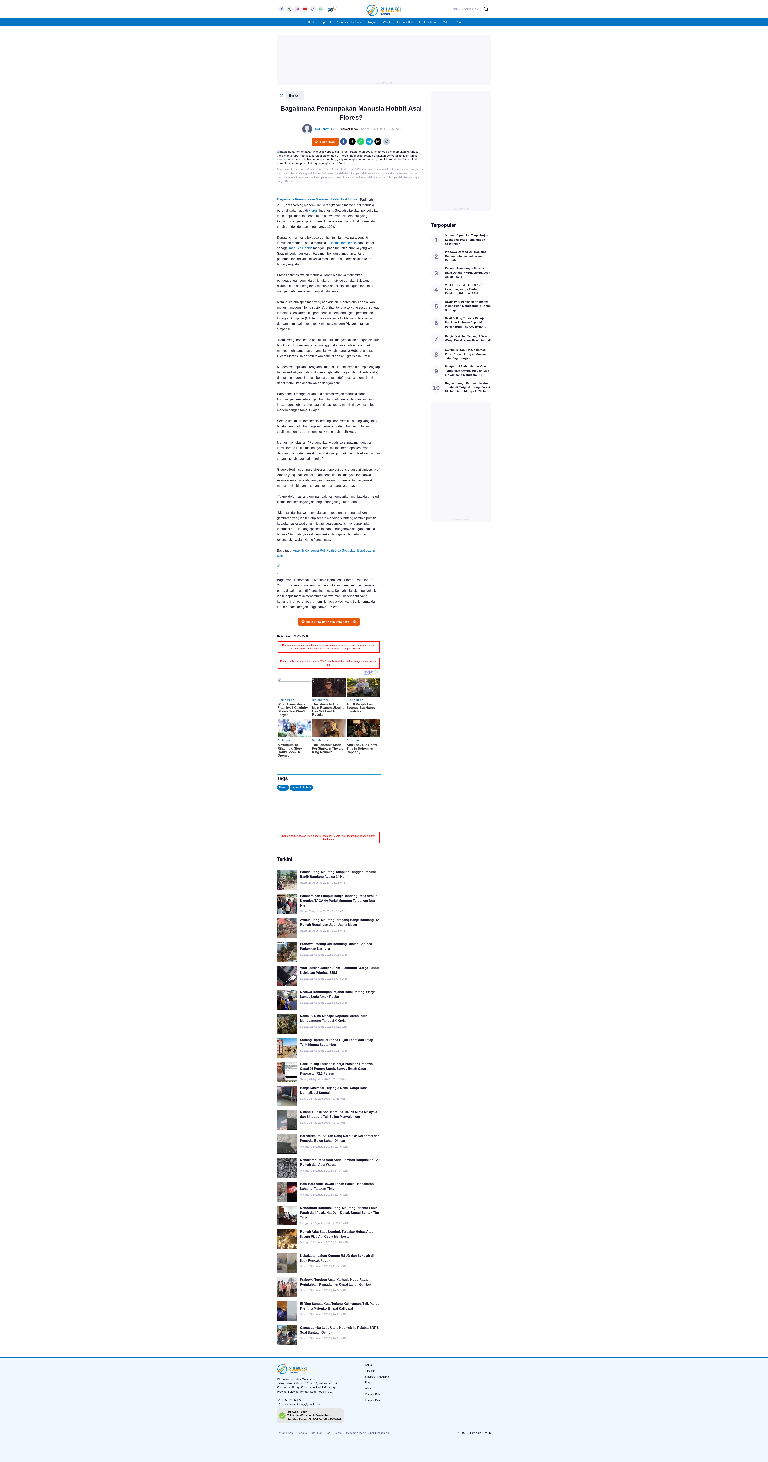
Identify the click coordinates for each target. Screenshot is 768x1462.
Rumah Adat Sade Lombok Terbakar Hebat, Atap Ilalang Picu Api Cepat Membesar (336, 1234)
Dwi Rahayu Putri (326, 128)
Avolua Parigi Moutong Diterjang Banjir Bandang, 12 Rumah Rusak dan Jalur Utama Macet (339, 922)
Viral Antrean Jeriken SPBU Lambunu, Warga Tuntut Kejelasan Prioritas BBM (339, 970)
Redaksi (302, 1432)
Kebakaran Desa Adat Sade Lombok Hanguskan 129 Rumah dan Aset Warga (340, 1162)
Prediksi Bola (405, 22)
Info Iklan (317, 1432)
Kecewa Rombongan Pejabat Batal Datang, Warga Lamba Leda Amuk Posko (338, 994)
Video (446, 22)
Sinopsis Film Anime (350, 22)
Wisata (387, 22)
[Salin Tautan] (386, 141)
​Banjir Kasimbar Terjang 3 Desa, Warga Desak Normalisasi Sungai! (334, 1090)
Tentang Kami (285, 1432)
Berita (311, 22)
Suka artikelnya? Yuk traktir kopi (328, 621)
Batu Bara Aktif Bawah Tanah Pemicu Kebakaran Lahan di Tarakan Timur (337, 1186)
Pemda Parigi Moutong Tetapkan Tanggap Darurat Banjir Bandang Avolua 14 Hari (338, 874)
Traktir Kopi (328, 141)
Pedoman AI (384, 1432)
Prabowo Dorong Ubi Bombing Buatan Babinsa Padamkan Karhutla (336, 946)
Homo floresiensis (344, 242)
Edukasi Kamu (428, 22)
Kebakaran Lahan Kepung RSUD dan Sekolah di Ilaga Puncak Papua (337, 1258)
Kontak (338, 1432)
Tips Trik (326, 22)
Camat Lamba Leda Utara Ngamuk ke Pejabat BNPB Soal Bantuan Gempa (339, 1330)
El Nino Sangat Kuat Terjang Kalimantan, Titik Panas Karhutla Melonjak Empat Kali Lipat (339, 1306)
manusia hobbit (301, 787)
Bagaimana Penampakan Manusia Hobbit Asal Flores (317, 199)
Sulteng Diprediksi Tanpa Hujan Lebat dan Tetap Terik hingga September (336, 1042)
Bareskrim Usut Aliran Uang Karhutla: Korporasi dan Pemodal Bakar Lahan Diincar (340, 1138)
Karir (328, 1432)
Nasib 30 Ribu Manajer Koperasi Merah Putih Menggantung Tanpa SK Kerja (334, 1018)
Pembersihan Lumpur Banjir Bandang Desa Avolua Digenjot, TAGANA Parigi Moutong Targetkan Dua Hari (338, 900)
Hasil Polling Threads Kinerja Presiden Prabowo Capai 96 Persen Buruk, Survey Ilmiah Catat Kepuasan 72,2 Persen (336, 1068)
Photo (459, 22)
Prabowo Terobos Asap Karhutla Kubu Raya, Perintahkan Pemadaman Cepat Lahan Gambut (335, 1282)
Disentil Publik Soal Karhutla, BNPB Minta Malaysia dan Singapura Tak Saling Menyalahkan (338, 1114)
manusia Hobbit (300, 248)
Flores (313, 210)
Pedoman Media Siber (360, 1432)
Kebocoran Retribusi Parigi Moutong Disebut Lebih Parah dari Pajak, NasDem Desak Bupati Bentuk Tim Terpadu (339, 1212)
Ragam (372, 22)
